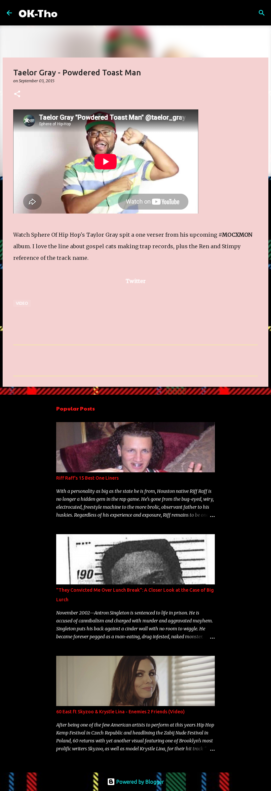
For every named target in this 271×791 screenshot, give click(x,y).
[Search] (67, 13)
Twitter (136, 281)
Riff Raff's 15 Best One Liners (87, 478)
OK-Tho (38, 12)
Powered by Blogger (139, 782)
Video (22, 303)
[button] (17, 94)
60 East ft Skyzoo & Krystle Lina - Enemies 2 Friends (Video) (120, 711)
